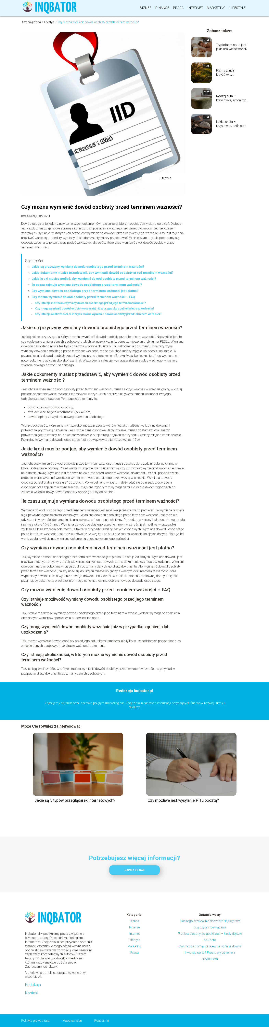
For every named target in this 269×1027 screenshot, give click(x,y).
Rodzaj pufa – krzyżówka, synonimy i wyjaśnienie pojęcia (231, 98)
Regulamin (101, 1020)
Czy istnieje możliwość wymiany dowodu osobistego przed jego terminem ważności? (90, 303)
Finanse (162, 8)
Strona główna (31, 22)
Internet (195, 8)
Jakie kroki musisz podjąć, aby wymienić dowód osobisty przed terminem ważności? (94, 279)
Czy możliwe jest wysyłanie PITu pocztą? (183, 800)
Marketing (216, 8)
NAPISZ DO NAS (134, 870)
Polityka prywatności (35, 1020)
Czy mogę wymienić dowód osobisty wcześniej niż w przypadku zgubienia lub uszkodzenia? (94, 308)
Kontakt (31, 993)
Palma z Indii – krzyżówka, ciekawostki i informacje (226, 73)
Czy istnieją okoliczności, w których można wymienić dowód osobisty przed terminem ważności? (98, 314)
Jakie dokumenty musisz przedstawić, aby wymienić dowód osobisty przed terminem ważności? (102, 273)
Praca (178, 8)
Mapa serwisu (72, 1020)
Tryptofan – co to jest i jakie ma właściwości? (232, 47)
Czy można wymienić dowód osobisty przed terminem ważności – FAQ (83, 297)
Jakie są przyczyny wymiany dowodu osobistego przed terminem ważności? (88, 266)
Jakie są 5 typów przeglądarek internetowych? (74, 800)
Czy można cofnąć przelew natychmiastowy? (210, 946)
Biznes (145, 8)
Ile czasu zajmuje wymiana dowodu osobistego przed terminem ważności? (87, 285)
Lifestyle (238, 8)
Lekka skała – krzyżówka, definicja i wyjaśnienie (231, 124)
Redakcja (33, 984)
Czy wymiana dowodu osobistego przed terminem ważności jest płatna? (85, 291)
